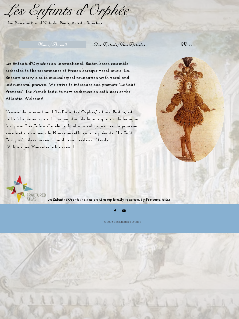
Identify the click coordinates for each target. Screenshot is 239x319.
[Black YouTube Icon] (124, 211)
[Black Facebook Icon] (115, 211)
